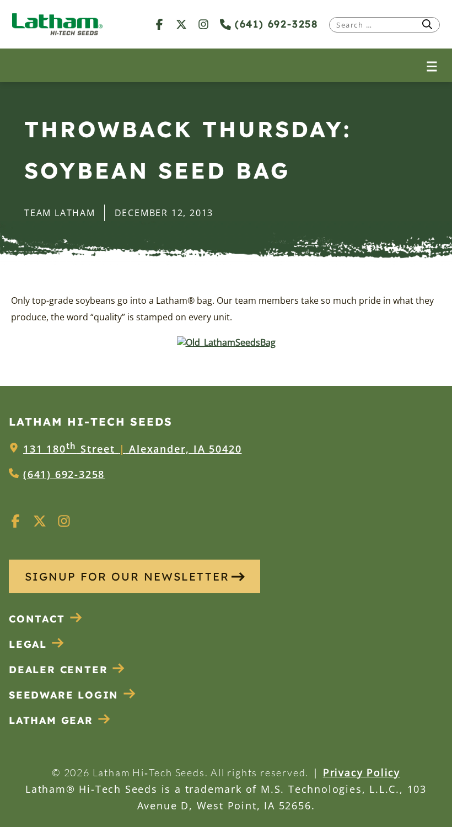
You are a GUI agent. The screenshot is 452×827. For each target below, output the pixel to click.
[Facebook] (159, 24)
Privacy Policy (361, 772)
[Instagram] (203, 24)
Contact (37, 619)
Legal (28, 644)
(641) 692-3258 (274, 24)
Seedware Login (64, 695)
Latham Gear (51, 720)
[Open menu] (432, 65)
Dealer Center (58, 669)
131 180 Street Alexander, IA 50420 (132, 448)
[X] (181, 24)
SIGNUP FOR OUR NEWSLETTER (127, 576)
